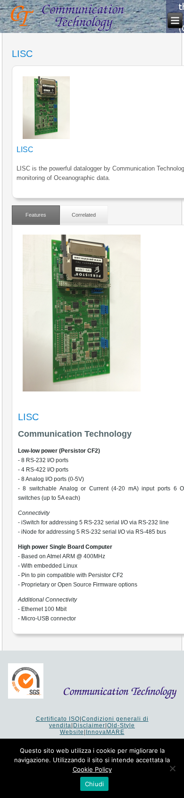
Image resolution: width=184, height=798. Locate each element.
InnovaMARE (105, 732)
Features (35, 215)
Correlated (84, 215)
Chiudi (94, 784)
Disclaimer (89, 725)
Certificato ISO (58, 719)
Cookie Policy (92, 769)
